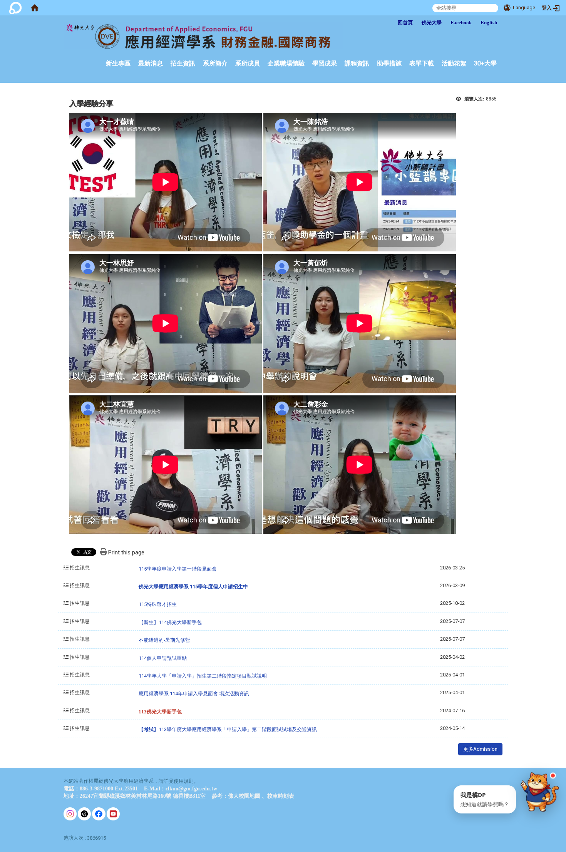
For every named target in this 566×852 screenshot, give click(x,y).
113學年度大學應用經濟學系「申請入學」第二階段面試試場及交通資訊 (228, 729)
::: (374, 19)
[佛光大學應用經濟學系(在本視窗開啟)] (203, 35)
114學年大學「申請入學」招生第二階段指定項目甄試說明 (203, 676)
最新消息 (150, 63)
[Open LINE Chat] (540, 788)
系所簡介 (215, 63)
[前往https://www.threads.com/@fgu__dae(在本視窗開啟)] (84, 813)
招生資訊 (183, 63)
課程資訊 (357, 63)
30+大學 (485, 63)
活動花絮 (454, 63)
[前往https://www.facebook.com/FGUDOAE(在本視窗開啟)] (98, 813)
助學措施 (389, 63)
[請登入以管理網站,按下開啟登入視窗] (15, 7)
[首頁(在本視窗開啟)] (34, 7)
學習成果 (324, 63)
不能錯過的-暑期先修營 (164, 640)
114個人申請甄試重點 (163, 658)
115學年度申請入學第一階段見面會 (178, 569)
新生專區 (118, 63)
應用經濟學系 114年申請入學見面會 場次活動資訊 (194, 693)
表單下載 (421, 63)
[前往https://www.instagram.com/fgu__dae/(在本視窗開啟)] (70, 813)
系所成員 (247, 63)
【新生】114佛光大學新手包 (170, 622)
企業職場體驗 (286, 63)
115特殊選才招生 (158, 604)
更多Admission (480, 749)
